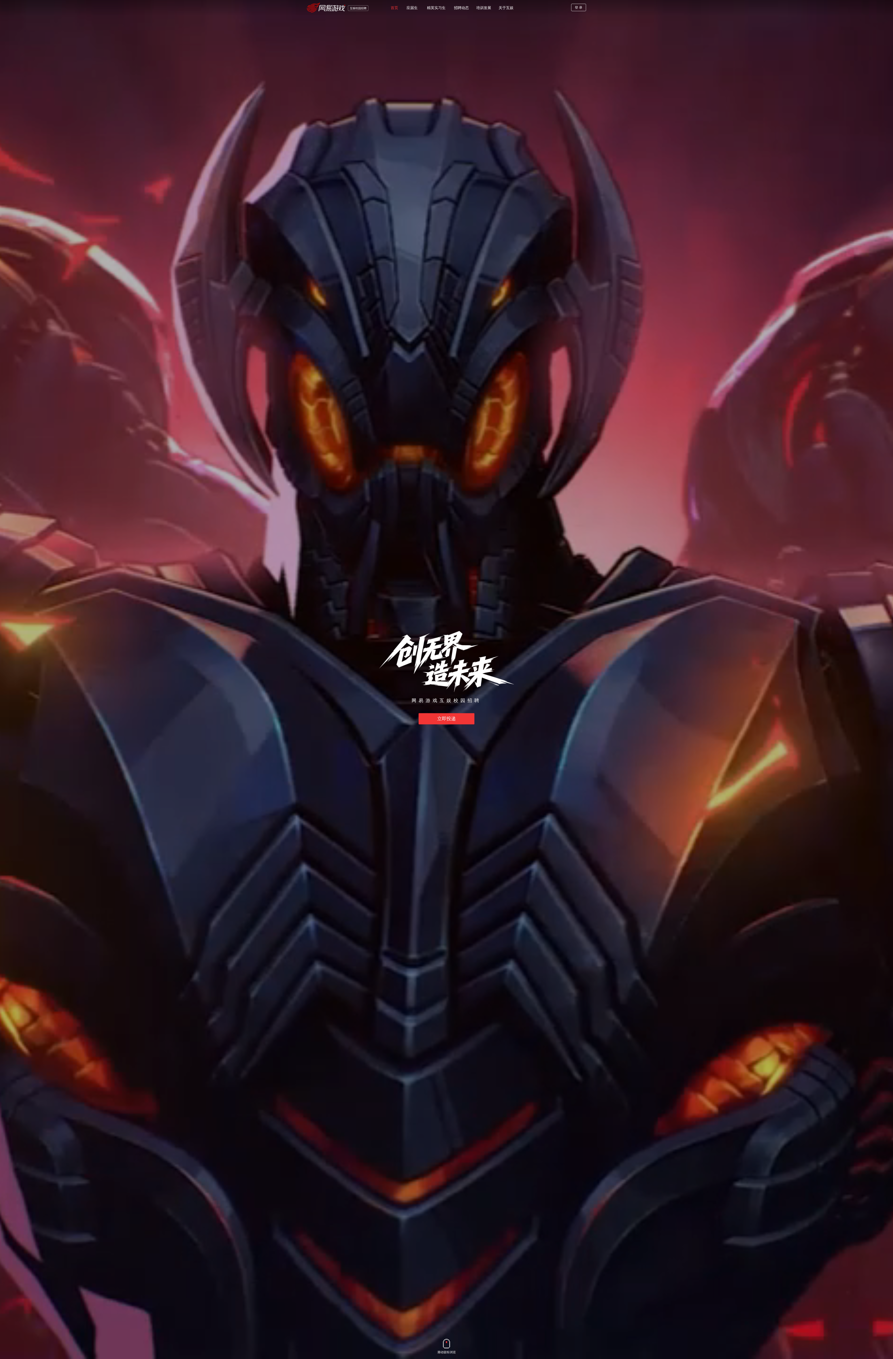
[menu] (476, 7)
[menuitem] (394, 7)
